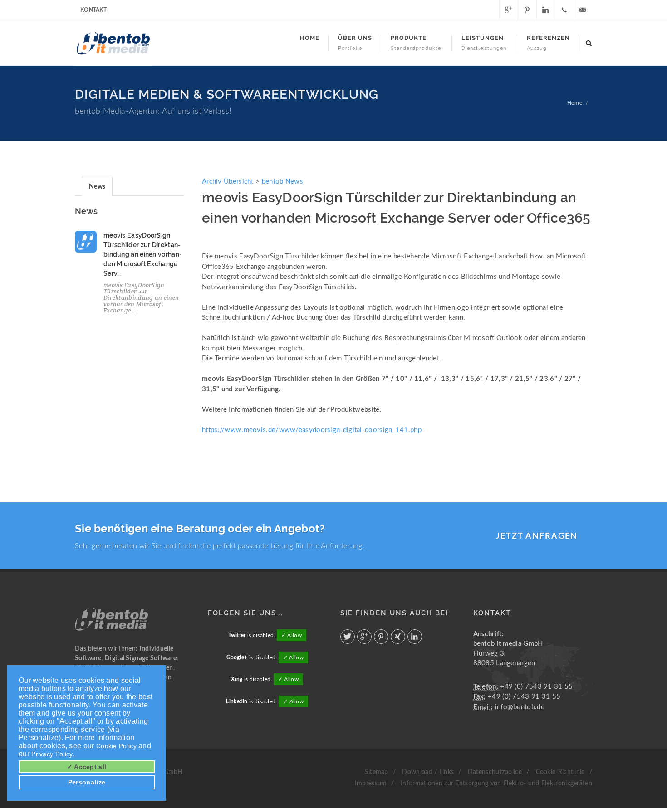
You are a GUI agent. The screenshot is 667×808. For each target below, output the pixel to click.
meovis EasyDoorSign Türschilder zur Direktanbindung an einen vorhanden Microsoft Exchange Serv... (142, 254)
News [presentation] (97, 187)
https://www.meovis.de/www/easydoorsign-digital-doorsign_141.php (312, 430)
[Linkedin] (546, 10)
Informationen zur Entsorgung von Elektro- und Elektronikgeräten (496, 783)
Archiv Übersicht (228, 181)
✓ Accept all (87, 766)
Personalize (86, 782)
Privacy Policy (52, 754)
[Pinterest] (527, 10)
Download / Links (428, 772)
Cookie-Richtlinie (560, 772)
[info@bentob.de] (583, 10)
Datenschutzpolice (495, 772)
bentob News (282, 181)
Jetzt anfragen (537, 536)
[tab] (97, 186)
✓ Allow (291, 635)
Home (574, 103)
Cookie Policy (116, 746)
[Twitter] (490, 10)
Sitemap (376, 772)
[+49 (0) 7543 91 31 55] (564, 10)
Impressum (371, 783)
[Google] (509, 10)
